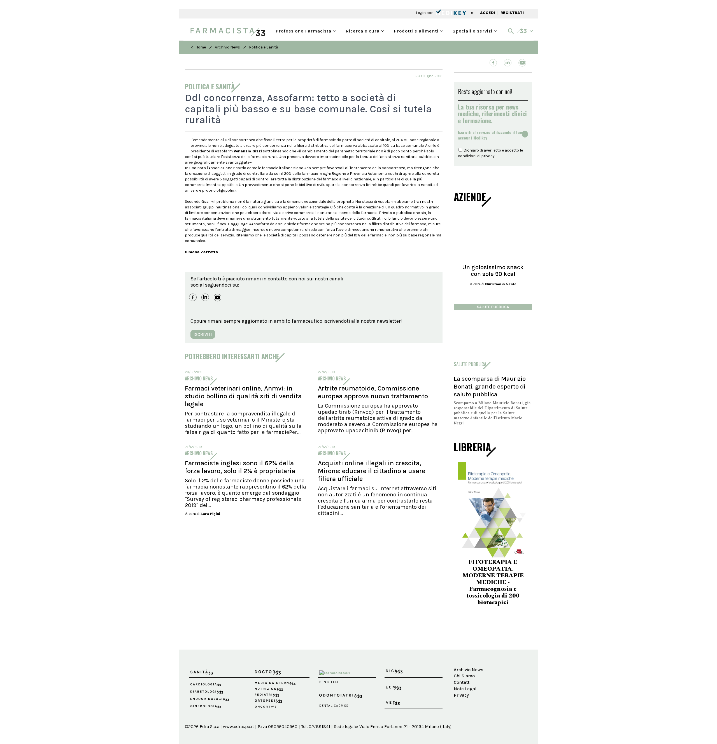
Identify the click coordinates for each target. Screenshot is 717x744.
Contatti (462, 666)
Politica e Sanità (263, 47)
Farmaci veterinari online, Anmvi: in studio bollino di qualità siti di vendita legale (243, 396)
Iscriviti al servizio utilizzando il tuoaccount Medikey (490, 135)
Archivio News (227, 47)
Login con (425, 12)
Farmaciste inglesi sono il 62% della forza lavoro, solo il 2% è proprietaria (240, 467)
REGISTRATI (512, 12)
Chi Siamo (464, 659)
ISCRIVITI (203, 334)
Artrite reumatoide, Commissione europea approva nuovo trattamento (373, 392)
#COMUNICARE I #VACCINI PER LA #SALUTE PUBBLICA (493, 579)
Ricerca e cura (363, 30)
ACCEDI (487, 12)
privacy (488, 156)
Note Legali (466, 672)
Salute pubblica (493, 306)
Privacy (461, 679)
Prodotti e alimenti (417, 30)
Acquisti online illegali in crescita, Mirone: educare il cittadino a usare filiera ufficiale (371, 471)
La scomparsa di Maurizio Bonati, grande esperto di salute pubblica (490, 386)
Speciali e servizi (473, 30)
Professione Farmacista (304, 30)
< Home (198, 47)
